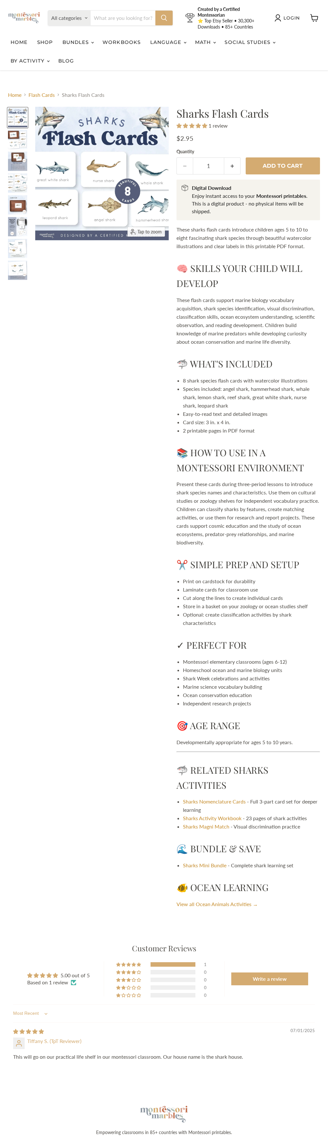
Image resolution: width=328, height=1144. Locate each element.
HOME (19, 42)
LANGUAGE (166, 42)
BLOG (66, 61)
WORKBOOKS (121, 42)
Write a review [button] (270, 979)
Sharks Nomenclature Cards (214, 801)
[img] (28, 1031)
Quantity (185, 151)
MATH (203, 42)
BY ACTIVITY (28, 61)
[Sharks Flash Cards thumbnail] (17, 139)
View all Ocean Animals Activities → (217, 904)
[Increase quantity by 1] (232, 166)
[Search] (164, 18)
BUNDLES (76, 42)
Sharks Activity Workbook (212, 818)
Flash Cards (42, 95)
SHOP (45, 42)
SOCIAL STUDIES (248, 42)
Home (14, 95)
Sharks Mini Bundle (204, 865)
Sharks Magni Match (206, 826)
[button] (192, 125)
